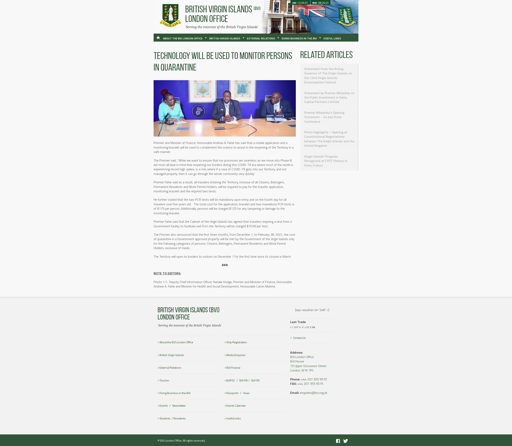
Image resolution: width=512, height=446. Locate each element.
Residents (179, 418)
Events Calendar (236, 405)
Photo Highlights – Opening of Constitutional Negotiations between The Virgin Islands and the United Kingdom (329, 139)
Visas (246, 393)
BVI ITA (255, 380)
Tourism (164, 380)
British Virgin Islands (224, 38)
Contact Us (299, 338)
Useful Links (332, 38)
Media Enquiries (236, 355)
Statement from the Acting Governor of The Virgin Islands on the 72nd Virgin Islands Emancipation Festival (328, 75)
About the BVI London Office (183, 38)
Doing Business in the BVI (299, 38)
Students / (166, 418)
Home (158, 39)
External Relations (261, 38)
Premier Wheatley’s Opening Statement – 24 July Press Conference (324, 117)
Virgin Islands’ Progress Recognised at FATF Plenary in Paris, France (325, 161)
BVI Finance (233, 367)
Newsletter (179, 405)
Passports (232, 393)
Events (164, 405)
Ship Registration (236, 342)
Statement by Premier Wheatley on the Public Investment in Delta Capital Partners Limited (329, 97)
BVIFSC (230, 380)
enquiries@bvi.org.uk (313, 392)
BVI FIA (243, 380)
